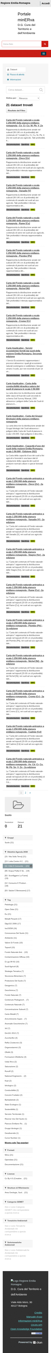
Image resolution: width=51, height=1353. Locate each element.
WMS (33, 144)
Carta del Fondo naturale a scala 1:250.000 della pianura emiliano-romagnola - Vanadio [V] (23, 188)
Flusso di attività (16, 74)
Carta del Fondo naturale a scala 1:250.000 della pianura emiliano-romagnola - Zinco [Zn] (23, 155)
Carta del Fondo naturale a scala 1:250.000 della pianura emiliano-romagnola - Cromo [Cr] (23, 318)
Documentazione (13, 144)
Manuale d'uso (34, 1316)
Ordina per (11, 98)
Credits (38, 1312)
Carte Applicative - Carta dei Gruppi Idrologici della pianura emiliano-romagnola (24, 419)
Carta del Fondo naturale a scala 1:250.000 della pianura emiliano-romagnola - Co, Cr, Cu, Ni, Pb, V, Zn (24, 123)
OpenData (25, 144)
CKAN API (36, 1325)
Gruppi (7, 59)
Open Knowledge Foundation (26, 1329)
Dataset (13, 69)
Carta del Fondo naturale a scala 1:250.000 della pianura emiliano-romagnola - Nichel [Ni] (23, 286)
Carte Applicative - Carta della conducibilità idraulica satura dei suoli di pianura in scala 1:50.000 (23, 386)
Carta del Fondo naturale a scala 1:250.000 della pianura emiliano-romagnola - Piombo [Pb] (23, 253)
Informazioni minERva (30, 1321)
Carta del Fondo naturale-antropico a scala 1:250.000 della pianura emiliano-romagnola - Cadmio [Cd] (25, 729)
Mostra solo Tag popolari (16, 1143)
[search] (41, 90)
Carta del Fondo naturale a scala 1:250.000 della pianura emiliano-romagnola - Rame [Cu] (23, 221)
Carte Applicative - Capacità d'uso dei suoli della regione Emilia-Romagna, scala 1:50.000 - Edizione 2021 (25, 449)
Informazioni (15, 79)
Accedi (46, 3)
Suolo (17, 59)
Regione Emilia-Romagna (15, 3)
